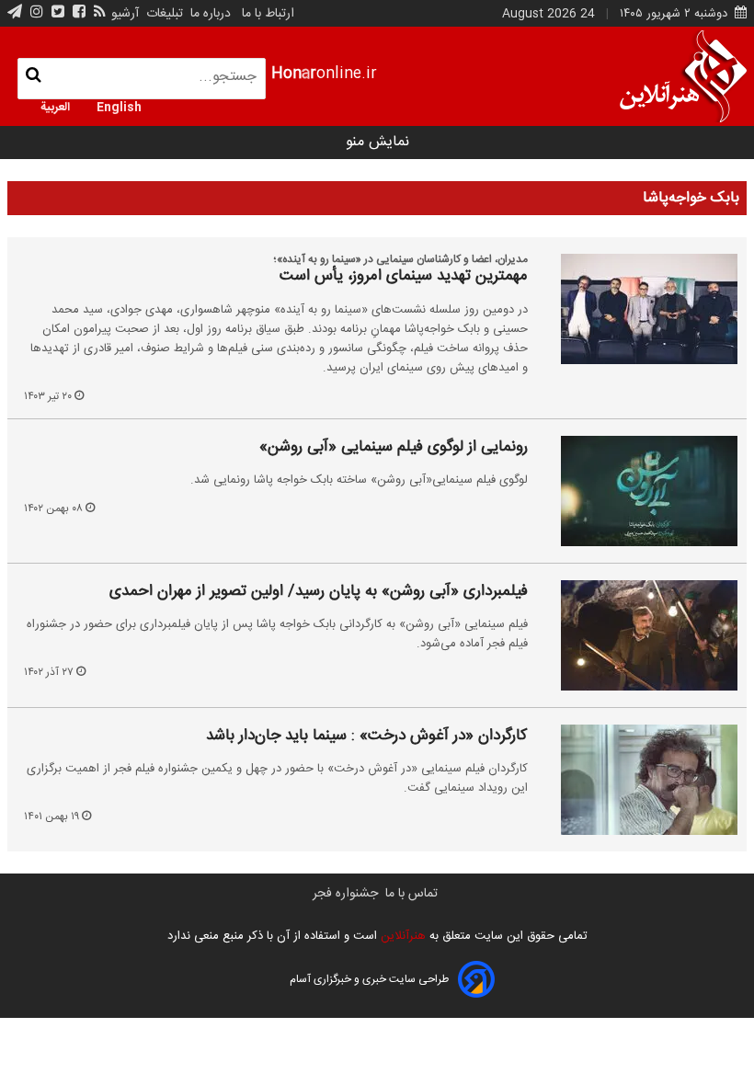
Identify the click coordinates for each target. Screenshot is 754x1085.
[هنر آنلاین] (683, 76)
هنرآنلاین (401, 936)
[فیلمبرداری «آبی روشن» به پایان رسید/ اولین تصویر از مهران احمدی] (636, 635)
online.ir (324, 74)
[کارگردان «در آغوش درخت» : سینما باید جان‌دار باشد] (636, 780)
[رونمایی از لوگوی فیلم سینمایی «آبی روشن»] (636, 491)
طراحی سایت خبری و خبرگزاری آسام (369, 979)
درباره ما (210, 14)
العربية (55, 105)
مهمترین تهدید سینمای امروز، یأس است (404, 277)
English (119, 105)
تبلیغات (163, 14)
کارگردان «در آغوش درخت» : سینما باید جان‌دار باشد (367, 736)
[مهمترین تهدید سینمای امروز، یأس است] (636, 309)
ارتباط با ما (268, 14)
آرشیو (125, 14)
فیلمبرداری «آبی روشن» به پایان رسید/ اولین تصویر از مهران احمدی (318, 592)
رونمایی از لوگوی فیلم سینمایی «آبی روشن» (393, 448)
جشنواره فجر (345, 894)
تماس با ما (411, 894)
